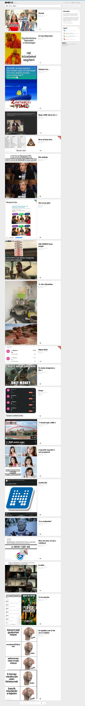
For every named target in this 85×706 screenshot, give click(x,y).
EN (66, 45)
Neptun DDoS (43, 350)
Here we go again (44, 203)
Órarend (41, 13)
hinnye (40, 391)
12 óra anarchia (43, 597)
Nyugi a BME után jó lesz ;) (47, 115)
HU (65, 45)
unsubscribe (42, 483)
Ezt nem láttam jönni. (45, 36)
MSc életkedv (43, 157)
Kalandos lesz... (44, 69)
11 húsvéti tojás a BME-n (47, 423)
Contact (63, 45)
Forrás (41, 207)
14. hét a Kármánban (45, 284)
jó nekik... (41, 565)
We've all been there (45, 140)
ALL (39, 11)
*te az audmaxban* (45, 521)
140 (41, 703)
